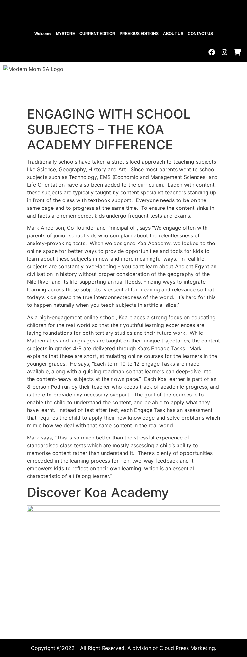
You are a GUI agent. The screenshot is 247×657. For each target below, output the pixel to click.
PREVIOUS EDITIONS (139, 33)
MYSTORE (65, 33)
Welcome (42, 33)
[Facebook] (211, 52)
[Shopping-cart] (237, 52)
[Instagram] (224, 52)
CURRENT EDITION (97, 33)
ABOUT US (173, 33)
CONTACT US (200, 33)
